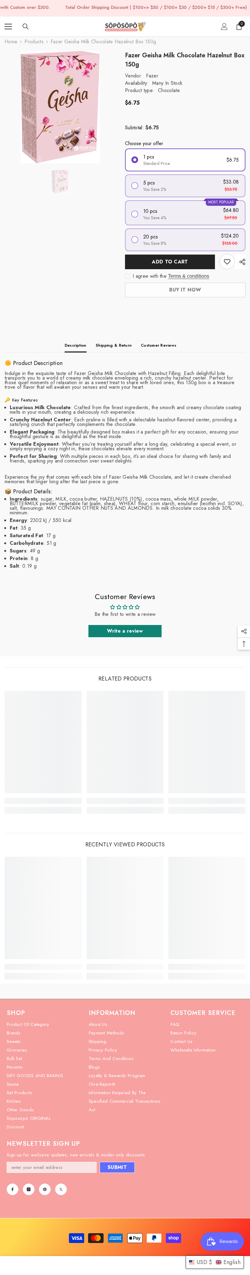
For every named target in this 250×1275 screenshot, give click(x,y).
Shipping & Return (114, 345)
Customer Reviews (158, 345)
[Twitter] (61, 1189)
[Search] (25, 26)
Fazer (152, 75)
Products (34, 41)
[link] (43, 801)
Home (11, 41)
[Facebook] (12, 1189)
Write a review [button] (125, 630)
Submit (117, 1167)
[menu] (8, 26)
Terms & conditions (188, 276)
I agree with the (149, 276)
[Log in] (224, 26)
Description (76, 345)
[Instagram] (28, 1189)
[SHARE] (240, 262)
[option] (60, 107)
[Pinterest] (45, 1189)
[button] (215, 1262)
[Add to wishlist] (227, 261)
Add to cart (170, 261)
